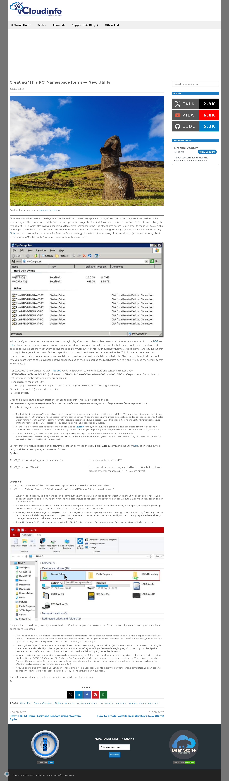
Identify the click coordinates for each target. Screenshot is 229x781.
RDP (155, 341)
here (135, 445)
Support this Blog (84, 25)
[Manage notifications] (6, 774)
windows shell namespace (113, 703)
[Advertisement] (114, 52)
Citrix (12, 233)
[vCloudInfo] (36, 11)
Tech (41, 25)
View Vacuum (207, 152)
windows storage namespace (144, 703)
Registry (56, 370)
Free (29, 703)
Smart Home (22, 25)
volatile (79, 426)
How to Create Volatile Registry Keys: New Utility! (130, 716)
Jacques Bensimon (49, 210)
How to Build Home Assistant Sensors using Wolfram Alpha (45, 718)
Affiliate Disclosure (66, 775)
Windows (69, 703)
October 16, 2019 (17, 89)
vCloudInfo (35, 775)
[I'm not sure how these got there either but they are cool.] (87, 151)
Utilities (59, 703)
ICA (12, 345)
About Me (59, 25)
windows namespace (87, 703)
